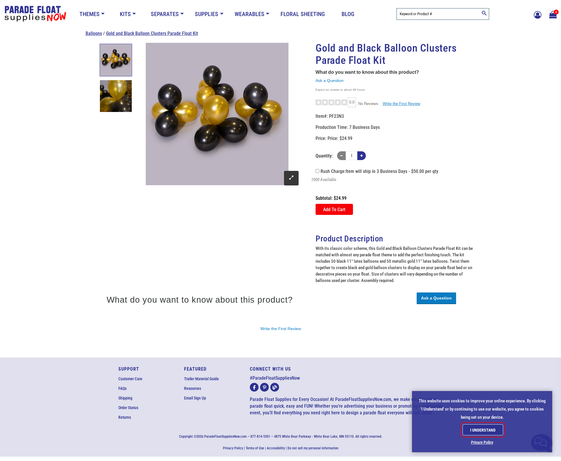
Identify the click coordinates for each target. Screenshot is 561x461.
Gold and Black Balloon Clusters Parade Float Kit (152, 33)
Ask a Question (330, 80)
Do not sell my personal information (313, 448)
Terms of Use (255, 448)
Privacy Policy (233, 448)
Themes (89, 13)
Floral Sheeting (302, 13)
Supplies (206, 13)
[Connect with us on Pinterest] (264, 387)
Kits (125, 13)
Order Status (128, 407)
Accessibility (276, 448)
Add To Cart (334, 209)
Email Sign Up (195, 398)
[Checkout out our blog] (274, 387)
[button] (552, 14)
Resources (192, 388)
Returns (124, 417)
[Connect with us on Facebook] (254, 387)
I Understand (483, 430)
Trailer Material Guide (201, 378)
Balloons (94, 33)
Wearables (249, 13)
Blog (348, 13)
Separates (165, 13)
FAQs (122, 388)
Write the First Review (401, 103)
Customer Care (130, 378)
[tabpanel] (116, 60)
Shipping (125, 398)
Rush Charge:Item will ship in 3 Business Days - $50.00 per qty (378, 171)
